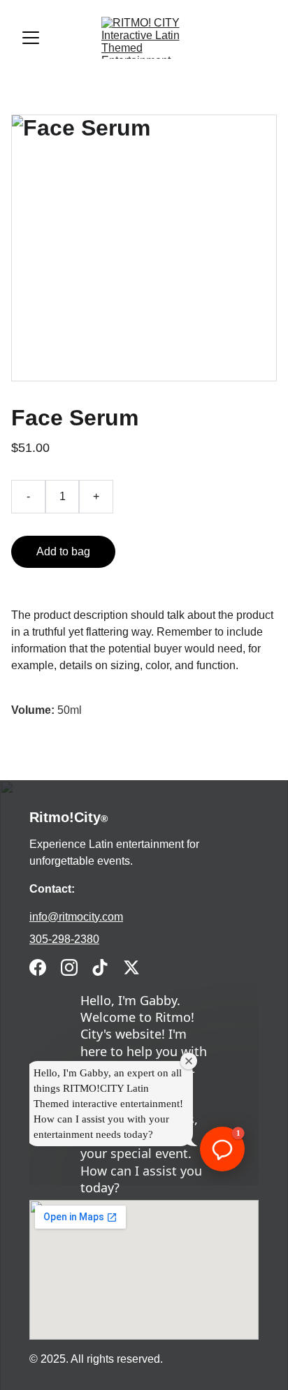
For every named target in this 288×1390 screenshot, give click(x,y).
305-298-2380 (64, 939)
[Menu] (30, 37)
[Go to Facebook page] (37, 967)
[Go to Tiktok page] (100, 967)
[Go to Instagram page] (69, 967)
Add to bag (63, 551)
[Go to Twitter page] (131, 967)
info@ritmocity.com (76, 917)
